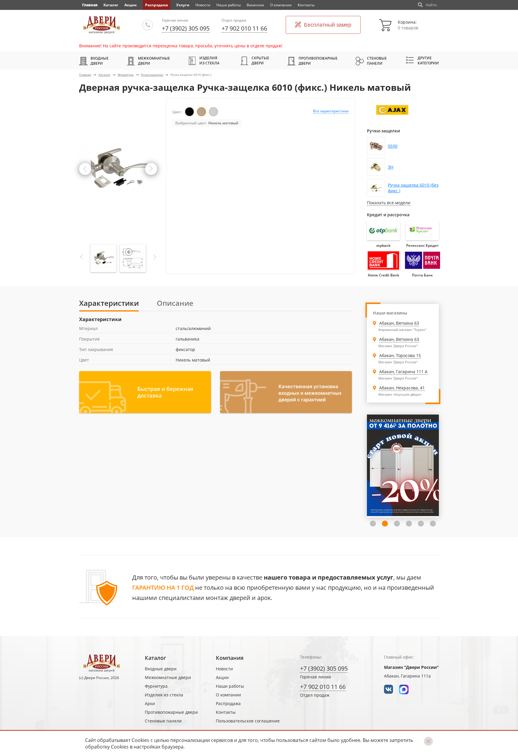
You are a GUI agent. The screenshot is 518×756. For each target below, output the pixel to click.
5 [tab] (409, 524)
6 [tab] (421, 524)
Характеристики (109, 303)
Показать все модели (388, 202)
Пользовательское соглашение (248, 721)
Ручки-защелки (152, 74)
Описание (175, 303)
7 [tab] (433, 524)
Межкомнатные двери (154, 61)
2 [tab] (373, 524)
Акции (130, 4)
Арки (150, 703)
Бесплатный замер (327, 25)
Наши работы (228, 4)
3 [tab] (385, 524)
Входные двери (100, 61)
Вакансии (255, 4)
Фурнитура (126, 74)
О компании (281, 4)
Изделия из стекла (209, 60)
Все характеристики (331, 111)
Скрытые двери (260, 60)
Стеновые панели (377, 61)
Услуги (182, 4)
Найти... (432, 5)
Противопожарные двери (318, 61)
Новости (202, 4)
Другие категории (428, 60)
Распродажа (156, 4)
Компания (229, 657)
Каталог (110, 4)
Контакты (306, 4)
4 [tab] (397, 524)
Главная (85, 74)
